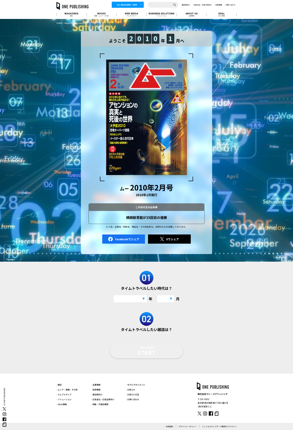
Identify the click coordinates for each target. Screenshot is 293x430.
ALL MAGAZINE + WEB (127, 4)
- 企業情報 (95, 384)
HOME (59, 23)
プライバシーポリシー (187, 426)
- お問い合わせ (132, 399)
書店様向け (186, 5)
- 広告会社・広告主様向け (102, 399)
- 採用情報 (95, 389)
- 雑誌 (59, 384)
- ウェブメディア (63, 394)
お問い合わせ (230, 5)
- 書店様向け (96, 394)
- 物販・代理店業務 (99, 404)
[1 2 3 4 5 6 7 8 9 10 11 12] (165, 299)
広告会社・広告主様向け (203, 5)
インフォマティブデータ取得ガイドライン (219, 426)
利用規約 (169, 426)
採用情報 (218, 5)
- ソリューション (64, 399)
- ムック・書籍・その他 (67, 389)
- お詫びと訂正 (132, 394)
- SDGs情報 (61, 404)
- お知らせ (130, 389)
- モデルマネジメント (135, 384)
